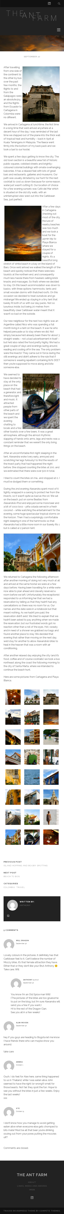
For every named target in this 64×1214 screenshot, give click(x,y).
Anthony (25, 905)
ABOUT (32, 1182)
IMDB (32, 1190)
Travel (21, 887)
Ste (18, 1108)
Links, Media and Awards (32, 1186)
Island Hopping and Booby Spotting (26, 865)
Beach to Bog (12, 876)
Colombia (9, 887)
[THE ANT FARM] (32, 23)
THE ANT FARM (32, 1175)
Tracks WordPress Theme (19, 1211)
